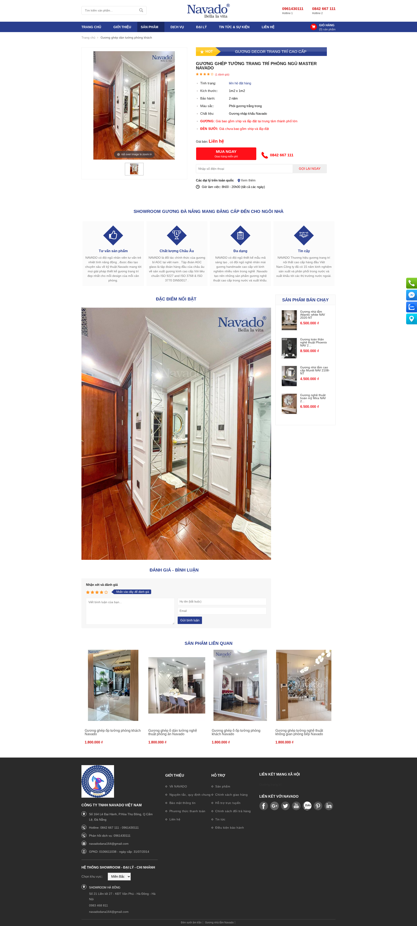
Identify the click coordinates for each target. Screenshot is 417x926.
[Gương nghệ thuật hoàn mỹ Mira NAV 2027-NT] (289, 413)
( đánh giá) (222, 74)
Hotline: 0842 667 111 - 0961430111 (114, 827)
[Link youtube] (263, 806)
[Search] (141, 10)
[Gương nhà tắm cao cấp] (208, 11)
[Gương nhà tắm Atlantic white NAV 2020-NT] (289, 329)
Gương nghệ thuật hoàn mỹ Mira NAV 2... (313, 398)
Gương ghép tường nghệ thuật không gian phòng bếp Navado (299, 732)
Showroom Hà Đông (104, 887)
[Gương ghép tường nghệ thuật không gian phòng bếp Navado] (304, 685)
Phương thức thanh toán (186, 811)
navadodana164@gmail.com (109, 843)
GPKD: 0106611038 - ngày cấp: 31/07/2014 (119, 851)
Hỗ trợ (218, 775)
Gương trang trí (270, 784)
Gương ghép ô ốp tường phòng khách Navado (236, 732)
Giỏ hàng (326, 25)
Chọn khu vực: (92, 876)
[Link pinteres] (318, 806)
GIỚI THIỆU (122, 27)
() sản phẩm (327, 29)
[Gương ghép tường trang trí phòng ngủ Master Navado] (134, 173)
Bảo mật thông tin (181, 803)
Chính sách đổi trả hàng (232, 811)
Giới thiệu (174, 775)
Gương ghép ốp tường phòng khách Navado (113, 732)
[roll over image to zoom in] (134, 105)
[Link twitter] (285, 806)
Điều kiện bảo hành (229, 827)
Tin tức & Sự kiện (234, 27)
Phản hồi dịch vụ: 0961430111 (110, 835)
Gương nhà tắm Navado (219, 922)
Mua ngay (226, 152)
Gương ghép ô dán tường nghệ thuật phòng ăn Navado (172, 732)
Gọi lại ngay (310, 168)
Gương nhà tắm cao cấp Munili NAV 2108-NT (315, 370)
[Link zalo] (307, 806)
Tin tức (219, 819)
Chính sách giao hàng (231, 794)
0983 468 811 (98, 905)
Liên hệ (268, 27)
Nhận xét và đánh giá (102, 584)
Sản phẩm (222, 786)
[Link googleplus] (274, 806)
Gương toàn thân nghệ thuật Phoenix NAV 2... (313, 342)
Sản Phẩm (149, 27)
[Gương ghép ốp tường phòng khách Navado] (113, 685)
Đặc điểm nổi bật (176, 299)
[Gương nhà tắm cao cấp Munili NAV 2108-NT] (289, 385)
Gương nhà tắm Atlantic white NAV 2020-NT (312, 314)
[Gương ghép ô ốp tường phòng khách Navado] (240, 685)
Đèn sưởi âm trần (191, 922)
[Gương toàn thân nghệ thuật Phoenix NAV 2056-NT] (289, 357)
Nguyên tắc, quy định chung (189, 794)
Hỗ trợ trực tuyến (227, 803)
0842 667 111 (324, 9)
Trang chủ (91, 27)
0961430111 (292, 9)
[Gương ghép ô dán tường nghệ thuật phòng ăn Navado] (176, 685)
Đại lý (201, 27)
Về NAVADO (177, 786)
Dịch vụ (177, 27)
